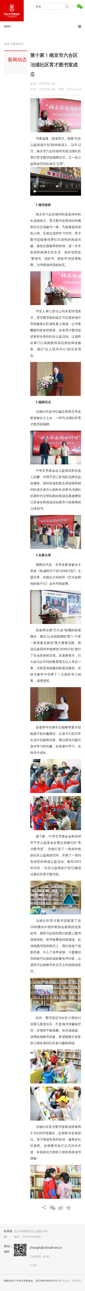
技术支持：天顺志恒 (70, 1280)
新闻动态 (18, 43)
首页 (6, 43)
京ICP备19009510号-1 (47, 1280)
